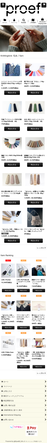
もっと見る (40, 248)
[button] (3, 5)
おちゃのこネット (20, 441)
